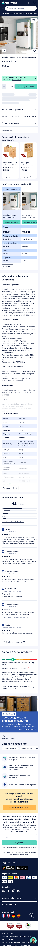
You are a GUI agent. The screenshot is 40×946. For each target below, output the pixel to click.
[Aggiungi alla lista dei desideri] (34, 50)
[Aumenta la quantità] (12, 86)
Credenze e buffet (9, 738)
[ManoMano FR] (3, 916)
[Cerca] (7, 8)
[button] (9, 434)
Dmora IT (12, 130)
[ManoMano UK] (8, 916)
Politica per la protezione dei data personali (18, 942)
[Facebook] (8, 891)
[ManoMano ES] (18, 916)
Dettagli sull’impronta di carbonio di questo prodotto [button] (16, 687)
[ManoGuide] (33, 940)
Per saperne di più (22, 855)
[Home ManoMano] (14, 2)
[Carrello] (34, 2)
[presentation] (33, 687)
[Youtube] (18, 891)
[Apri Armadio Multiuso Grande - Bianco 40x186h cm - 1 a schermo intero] (19, 35)
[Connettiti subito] (29, 2)
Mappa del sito (25, 936)
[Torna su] (31, 915)
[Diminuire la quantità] (4, 86)
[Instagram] (13, 891)
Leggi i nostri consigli (26, 729)
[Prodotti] (3, 8)
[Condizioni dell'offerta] (35, 78)
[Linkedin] (3, 891)
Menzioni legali (7, 939)
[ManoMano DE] (13, 916)
